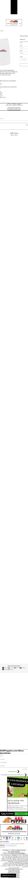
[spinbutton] (23, 59)
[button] (14, 22)
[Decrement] (21, 59)
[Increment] (25, 59)
